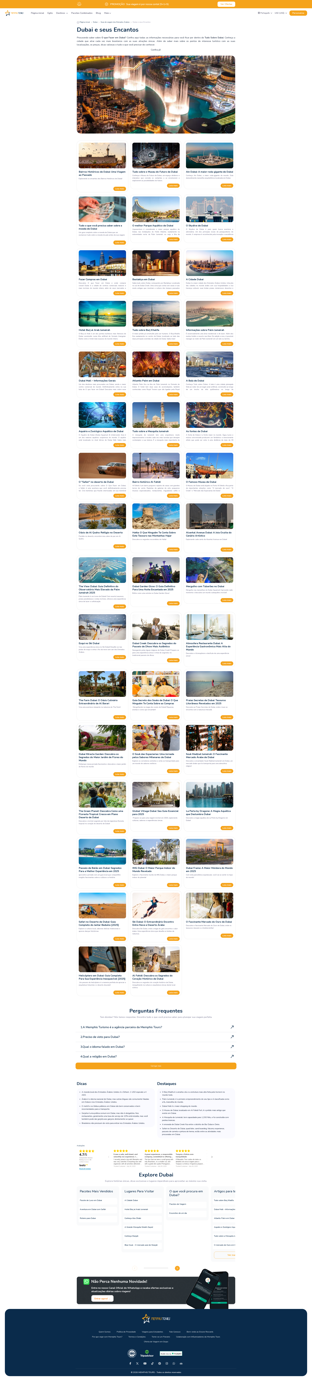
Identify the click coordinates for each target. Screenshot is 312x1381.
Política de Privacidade (126, 1332)
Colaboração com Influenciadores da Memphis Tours (198, 1337)
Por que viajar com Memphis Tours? (107, 1337)
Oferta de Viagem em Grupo (156, 1341)
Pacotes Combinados (82, 13)
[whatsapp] (174, 1363)
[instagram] (167, 1363)
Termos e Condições (137, 1337)
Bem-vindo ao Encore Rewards (200, 1332)
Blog (98, 13)
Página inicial (37, 13)
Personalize (298, 13)
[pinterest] (159, 1363)
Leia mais (119, 188)
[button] (265, 13)
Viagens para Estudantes (152, 1332)
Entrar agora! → (102, 1298)
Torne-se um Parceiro (161, 1337)
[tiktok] (152, 1363)
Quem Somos (105, 1332)
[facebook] (130, 1363)
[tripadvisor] (181, 1363)
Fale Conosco (174, 1332)
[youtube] (144, 1363)
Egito (50, 13)
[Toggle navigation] (26, 13)
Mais (106, 13)
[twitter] (137, 1363)
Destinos (61, 13)
